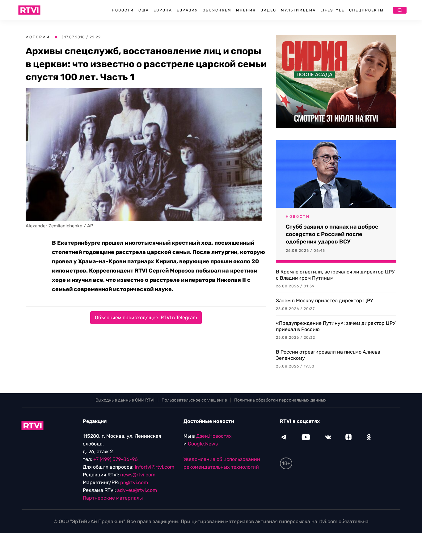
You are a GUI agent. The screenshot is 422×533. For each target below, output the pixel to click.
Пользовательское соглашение (194, 400)
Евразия (187, 10)
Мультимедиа (298, 10)
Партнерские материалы (113, 498)
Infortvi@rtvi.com (154, 467)
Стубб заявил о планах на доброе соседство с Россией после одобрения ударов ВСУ (332, 234)
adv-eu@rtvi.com (137, 490)
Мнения (246, 10)
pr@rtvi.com (134, 482)
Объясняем (217, 10)
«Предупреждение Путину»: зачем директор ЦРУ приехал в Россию (335, 326)
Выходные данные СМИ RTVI (124, 400)
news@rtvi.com (137, 475)
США (143, 10)
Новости (123, 10)
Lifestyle (332, 10)
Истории (38, 37)
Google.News (203, 444)
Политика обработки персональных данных (280, 400)
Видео (268, 10)
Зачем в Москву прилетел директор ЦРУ (324, 300)
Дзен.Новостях (214, 436)
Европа (163, 10)
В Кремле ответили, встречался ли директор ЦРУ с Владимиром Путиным (335, 275)
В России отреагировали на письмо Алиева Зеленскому (328, 355)
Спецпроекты (366, 10)
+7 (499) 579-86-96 (115, 459)
